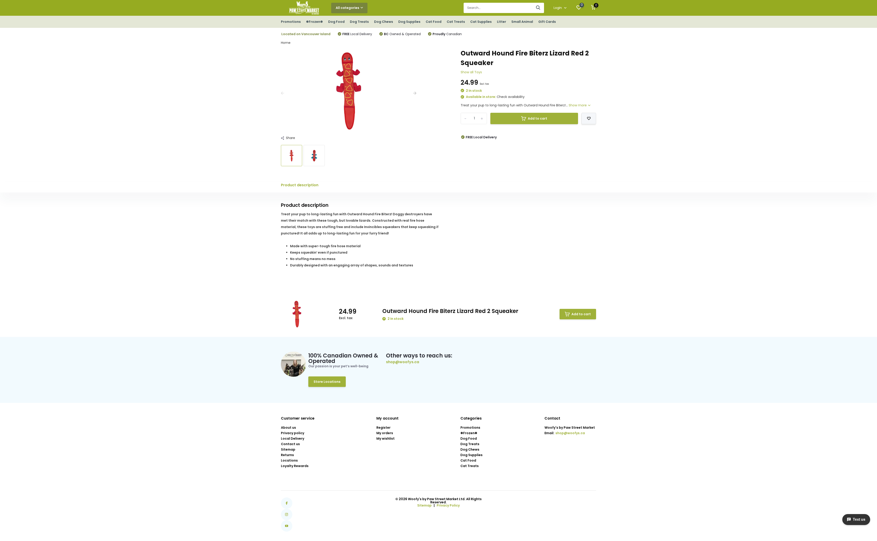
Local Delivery (357, 34)
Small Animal (522, 21)
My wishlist (385, 438)
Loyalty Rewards (295, 466)
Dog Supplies (409, 21)
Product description (299, 185)
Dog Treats (359, 21)
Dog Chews (383, 21)
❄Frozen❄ (314, 21)
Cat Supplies (481, 21)
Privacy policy (292, 433)
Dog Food (336, 21)
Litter (501, 21)
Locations (289, 460)
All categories (347, 7)
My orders (384, 433)
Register (383, 427)
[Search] (538, 8)
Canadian (447, 34)
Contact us (290, 444)
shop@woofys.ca (402, 362)
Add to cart (537, 118)
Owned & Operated (402, 34)
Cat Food (433, 21)
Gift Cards (547, 21)
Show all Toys (471, 72)
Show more (578, 105)
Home (286, 42)
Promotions (291, 21)
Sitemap (288, 449)
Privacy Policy (448, 505)
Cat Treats (456, 21)
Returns (287, 455)
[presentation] (282, 93)
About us (288, 427)
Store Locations (327, 381)
